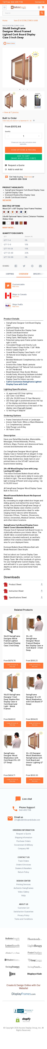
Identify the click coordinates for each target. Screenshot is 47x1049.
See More (7, 200)
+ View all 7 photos (11, 112)
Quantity (7, 131)
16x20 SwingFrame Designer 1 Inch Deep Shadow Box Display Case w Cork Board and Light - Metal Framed (12, 702)
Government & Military (23, 845)
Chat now (28, 177)
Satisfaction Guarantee (23, 912)
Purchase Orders (24, 841)
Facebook (10, 1038)
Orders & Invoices (23, 865)
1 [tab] (20, 89)
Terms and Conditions (23, 919)
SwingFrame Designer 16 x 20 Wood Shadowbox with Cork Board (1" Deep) (34, 699)
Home (5, 21)
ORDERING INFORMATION (23, 830)
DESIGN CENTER (23, 881)
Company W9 (23, 849)
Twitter (16, 1038)
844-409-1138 (17, 2)
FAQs (23, 896)
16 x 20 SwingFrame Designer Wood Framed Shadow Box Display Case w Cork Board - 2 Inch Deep (34, 643)
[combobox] (23, 13)
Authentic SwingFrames (23, 888)
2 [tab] (23, 89)
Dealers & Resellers (23, 868)
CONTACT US (23, 857)
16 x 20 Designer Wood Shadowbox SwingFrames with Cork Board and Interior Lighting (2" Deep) (34, 759)
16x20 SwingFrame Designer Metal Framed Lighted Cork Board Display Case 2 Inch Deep (12, 640)
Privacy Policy (23, 915)
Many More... (9, 228)
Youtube (37, 1038)
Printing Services (23, 884)
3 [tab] (27, 89)
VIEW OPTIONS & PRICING (12, 665)
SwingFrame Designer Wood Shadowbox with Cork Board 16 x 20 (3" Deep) (12, 758)
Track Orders (23, 861)
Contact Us (39, 2)
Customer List (23, 908)
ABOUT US (23, 904)
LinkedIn (30, 1038)
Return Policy (23, 872)
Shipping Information (23, 838)
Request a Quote (23, 834)
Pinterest (23, 1038)
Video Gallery (23, 892)
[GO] (41, 13)
